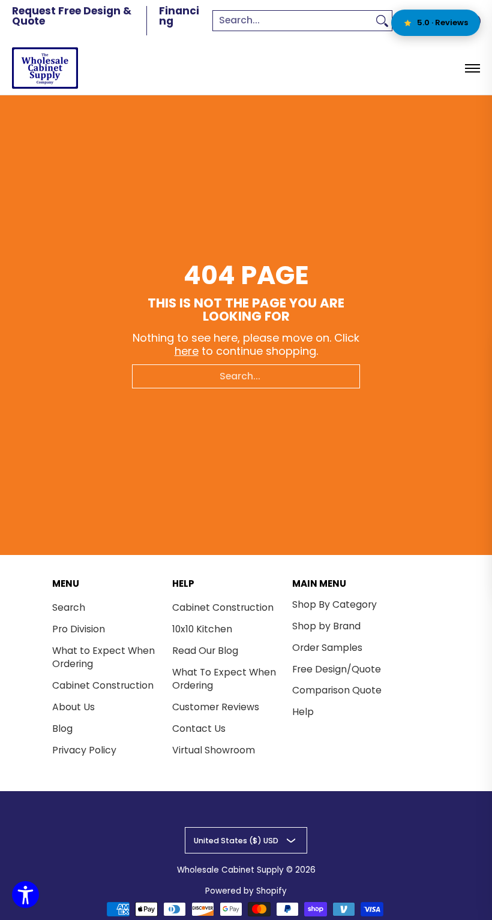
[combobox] (293, 21)
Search (68, 607)
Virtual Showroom (213, 750)
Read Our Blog (205, 650)
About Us (73, 707)
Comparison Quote (337, 690)
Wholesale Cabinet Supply (230, 870)
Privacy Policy (84, 750)
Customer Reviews (215, 707)
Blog (62, 728)
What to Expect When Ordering (103, 657)
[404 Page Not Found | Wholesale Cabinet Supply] (45, 68)
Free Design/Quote (336, 669)
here (187, 350)
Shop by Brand (326, 626)
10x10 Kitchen (202, 629)
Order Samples (327, 647)
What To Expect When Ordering (224, 679)
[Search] (382, 21)
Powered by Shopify (246, 891)
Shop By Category (334, 604)
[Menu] (472, 68)
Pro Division (78, 629)
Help (303, 712)
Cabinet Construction (103, 685)
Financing (179, 16)
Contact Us (199, 728)
